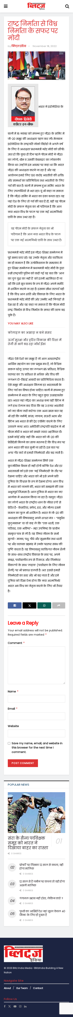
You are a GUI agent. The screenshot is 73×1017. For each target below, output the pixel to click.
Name (13, 691)
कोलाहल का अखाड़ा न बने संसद (30, 333)
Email (13, 709)
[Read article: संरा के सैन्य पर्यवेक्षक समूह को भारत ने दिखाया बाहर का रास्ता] (36, 812)
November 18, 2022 (45, 46)
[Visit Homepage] (36, 6)
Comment (16, 643)
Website (13, 726)
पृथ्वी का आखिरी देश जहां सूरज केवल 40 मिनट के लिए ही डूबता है (42, 913)
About (7, 988)
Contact (38, 988)
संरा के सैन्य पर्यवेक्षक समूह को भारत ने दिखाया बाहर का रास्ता (28, 843)
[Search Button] (67, 6)
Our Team (22, 988)
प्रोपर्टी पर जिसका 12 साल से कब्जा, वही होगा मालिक (41, 867)
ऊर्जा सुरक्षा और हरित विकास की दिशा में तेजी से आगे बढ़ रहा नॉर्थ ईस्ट (35, 342)
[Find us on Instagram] (20, 1006)
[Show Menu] (6, 6)
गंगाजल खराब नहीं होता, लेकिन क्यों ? (41, 898)
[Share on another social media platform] (58, 605)
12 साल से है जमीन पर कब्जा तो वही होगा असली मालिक (42, 883)
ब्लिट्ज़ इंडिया (18, 46)
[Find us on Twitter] (9, 1006)
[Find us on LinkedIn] (25, 1006)
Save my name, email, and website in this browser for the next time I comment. (37, 747)
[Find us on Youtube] (15, 1006)
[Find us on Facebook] (4, 1006)
